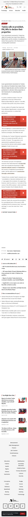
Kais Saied (9, 251)
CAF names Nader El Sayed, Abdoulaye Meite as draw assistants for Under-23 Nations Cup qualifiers (14, 273)
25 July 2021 (22, 163)
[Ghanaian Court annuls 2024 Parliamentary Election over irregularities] (22, 420)
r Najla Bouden (16, 251)
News (20, 430)
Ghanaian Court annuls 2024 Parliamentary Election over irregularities (9, 420)
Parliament (21, 167)
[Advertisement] (14, 15)
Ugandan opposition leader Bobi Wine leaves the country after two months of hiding (9, 411)
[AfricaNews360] (9, 7)
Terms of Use (10, 514)
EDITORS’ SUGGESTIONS (9, 212)
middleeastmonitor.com (13, 253)
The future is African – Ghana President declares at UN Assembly (9, 429)
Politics (4, 23)
